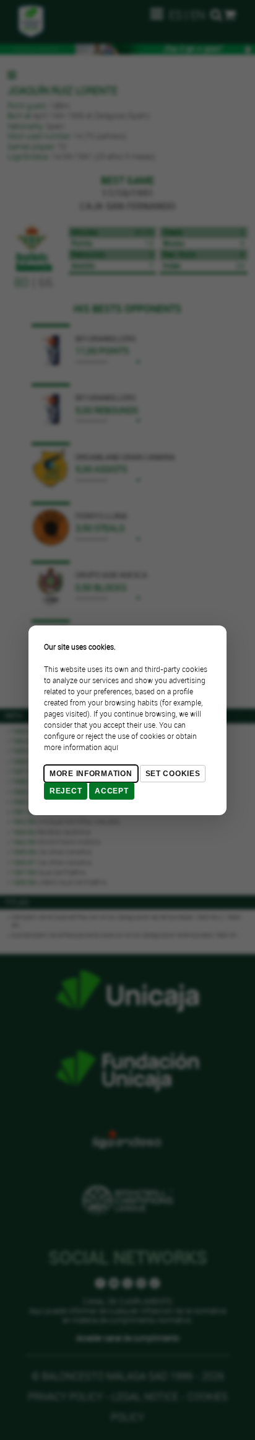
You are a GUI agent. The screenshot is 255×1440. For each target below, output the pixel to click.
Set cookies (173, 773)
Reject (66, 791)
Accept (111, 791)
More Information (91, 773)
